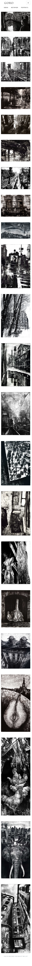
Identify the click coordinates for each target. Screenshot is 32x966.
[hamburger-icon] (28, 3)
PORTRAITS (24, 7)
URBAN (6, 7)
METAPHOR (14, 7)
